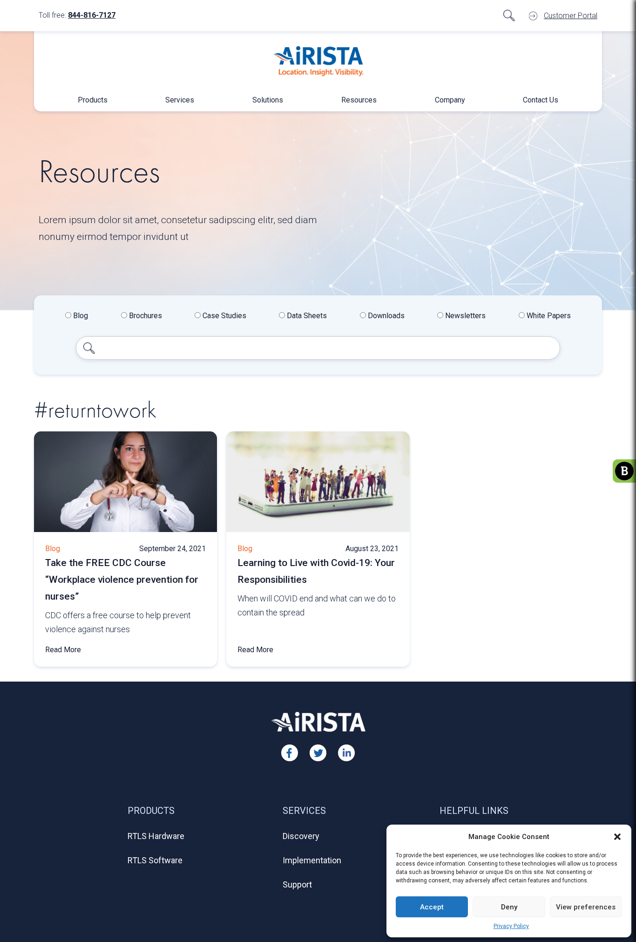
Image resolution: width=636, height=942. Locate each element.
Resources (359, 100)
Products (93, 100)
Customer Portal (570, 15)
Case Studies (223, 315)
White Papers (548, 315)
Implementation (312, 860)
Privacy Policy (511, 926)
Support (297, 884)
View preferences (586, 907)
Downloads (385, 315)
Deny (509, 907)
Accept (432, 907)
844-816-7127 (91, 15)
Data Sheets (306, 315)
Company (450, 100)
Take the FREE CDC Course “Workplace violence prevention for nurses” (121, 579)
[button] (617, 836)
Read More (63, 649)
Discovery (301, 836)
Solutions (267, 100)
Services (179, 100)
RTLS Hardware (156, 836)
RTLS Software (155, 860)
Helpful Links (474, 810)
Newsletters (464, 315)
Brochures (144, 315)
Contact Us (540, 100)
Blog (79, 315)
